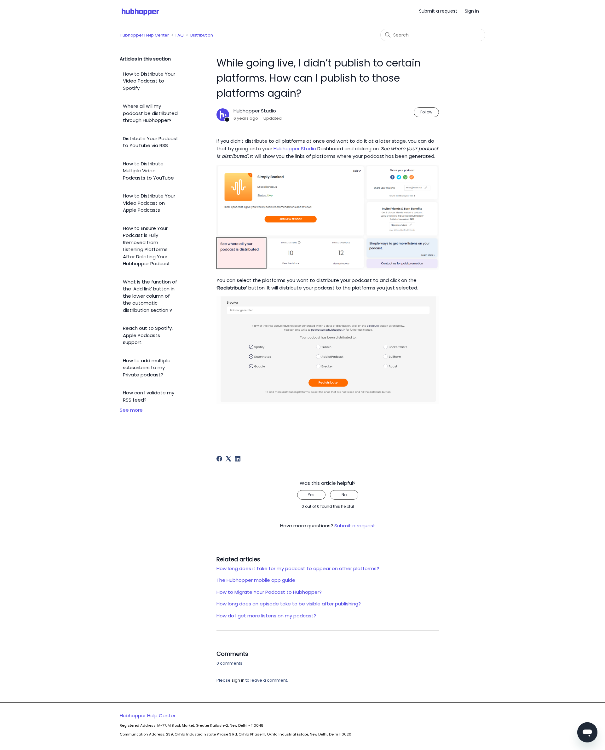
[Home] (140, 11)
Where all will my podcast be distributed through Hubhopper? (150, 113)
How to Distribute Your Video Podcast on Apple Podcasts (149, 202)
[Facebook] (219, 458)
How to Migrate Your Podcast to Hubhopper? (269, 592)
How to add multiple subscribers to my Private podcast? (146, 367)
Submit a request (438, 11)
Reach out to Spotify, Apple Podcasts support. (148, 335)
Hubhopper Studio (295, 148)
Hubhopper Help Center (144, 35)
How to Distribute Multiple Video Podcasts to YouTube (148, 170)
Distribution (201, 35)
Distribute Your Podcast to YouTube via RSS (150, 142)
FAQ (180, 35)
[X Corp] (228, 458)
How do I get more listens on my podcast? (266, 615)
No (344, 494)
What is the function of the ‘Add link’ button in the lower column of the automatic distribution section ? (150, 295)
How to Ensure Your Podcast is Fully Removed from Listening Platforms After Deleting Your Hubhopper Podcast (146, 246)
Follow (426, 112)
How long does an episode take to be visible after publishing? (289, 603)
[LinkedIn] (237, 458)
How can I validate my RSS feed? (148, 396)
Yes (311, 494)
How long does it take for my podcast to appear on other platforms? (297, 568)
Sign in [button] (472, 11)
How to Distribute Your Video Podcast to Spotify (149, 81)
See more (131, 410)
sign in (238, 680)
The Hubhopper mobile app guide (255, 580)
